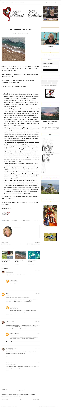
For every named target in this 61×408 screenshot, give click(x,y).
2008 (43, 171)
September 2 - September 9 (48, 146)
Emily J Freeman (17, 202)
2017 (43, 163)
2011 (43, 168)
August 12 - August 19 (47, 149)
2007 (43, 172)
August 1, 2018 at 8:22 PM (14, 308)
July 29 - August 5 (46, 151)
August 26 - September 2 (47, 147)
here (26, 102)
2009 (43, 170)
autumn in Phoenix (53, 85)
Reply (11, 286)
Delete (36, 293)
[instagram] (48, 2)
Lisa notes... (9, 321)
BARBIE (7, 271)
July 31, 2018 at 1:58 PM (9, 272)
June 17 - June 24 (46, 160)
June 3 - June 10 (46, 162)
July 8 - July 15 (46, 157)
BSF (42, 85)
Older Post (5, 399)
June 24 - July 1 (46, 159)
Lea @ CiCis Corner (11, 348)
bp (6, 293)
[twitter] (49, 2)
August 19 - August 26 (47, 148)
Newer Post (36, 399)
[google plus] (52, 2)
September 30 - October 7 (47, 143)
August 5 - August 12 (47, 150)
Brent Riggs (47, 85)
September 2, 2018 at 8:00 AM (10, 364)
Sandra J (8, 362)
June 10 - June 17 (46, 161)
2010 (43, 169)
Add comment (4, 389)
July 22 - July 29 (46, 155)
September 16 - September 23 (48, 144)
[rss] (55, 2)
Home (21, 399)
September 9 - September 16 (48, 145)
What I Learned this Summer (48, 154)
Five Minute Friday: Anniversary (49, 152)
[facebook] (46, 2)
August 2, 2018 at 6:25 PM (10, 349)
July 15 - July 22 (46, 156)
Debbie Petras (6, 220)
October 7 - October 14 (47, 142)
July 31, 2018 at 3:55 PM (13, 281)
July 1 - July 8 (45, 158)
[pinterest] (54, 2)
